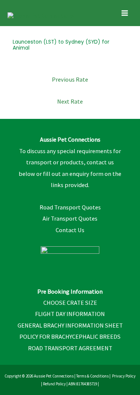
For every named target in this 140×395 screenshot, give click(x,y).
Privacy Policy (124, 376)
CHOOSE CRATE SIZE (70, 302)
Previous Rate (70, 79)
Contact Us (70, 230)
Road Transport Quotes (70, 207)
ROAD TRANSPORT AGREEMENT (70, 348)
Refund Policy (54, 383)
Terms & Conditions (92, 376)
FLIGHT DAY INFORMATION (70, 313)
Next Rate (70, 101)
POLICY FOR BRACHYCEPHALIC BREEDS (70, 336)
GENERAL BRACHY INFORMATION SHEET (70, 325)
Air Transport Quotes (70, 218)
